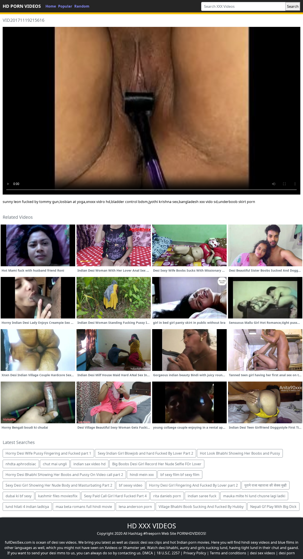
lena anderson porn (135, 506)
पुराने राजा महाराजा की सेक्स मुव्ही (265, 485)
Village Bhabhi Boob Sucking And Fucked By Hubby (201, 506)
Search (293, 6)
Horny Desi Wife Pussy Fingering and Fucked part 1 (48, 453)
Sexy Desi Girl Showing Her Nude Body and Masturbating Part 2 (59, 485)
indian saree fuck (202, 495)
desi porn (287, 553)
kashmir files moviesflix (57, 495)
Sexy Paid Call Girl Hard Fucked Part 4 (115, 495)
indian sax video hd (89, 464)
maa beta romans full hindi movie (84, 506)
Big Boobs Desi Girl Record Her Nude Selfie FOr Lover (156, 464)
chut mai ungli (55, 464)
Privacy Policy (194, 553)
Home (50, 6)
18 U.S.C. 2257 (168, 553)
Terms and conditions (228, 553)
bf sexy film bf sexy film (179, 474)
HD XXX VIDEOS (151, 525)
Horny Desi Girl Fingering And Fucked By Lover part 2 (193, 485)
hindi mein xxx (142, 474)
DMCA (147, 553)
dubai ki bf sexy (18, 495)
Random (81, 6)
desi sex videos (262, 553)
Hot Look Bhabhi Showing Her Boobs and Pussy (240, 453)
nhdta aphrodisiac (21, 464)
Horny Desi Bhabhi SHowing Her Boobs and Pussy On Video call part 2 (64, 474)
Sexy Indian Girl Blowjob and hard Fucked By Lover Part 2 (145, 453)
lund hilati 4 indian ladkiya (27, 506)
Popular (65, 6)
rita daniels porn (167, 495)
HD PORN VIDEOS (22, 6)
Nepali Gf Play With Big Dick (273, 506)
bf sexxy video (130, 485)
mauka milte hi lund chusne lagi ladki (254, 495)
